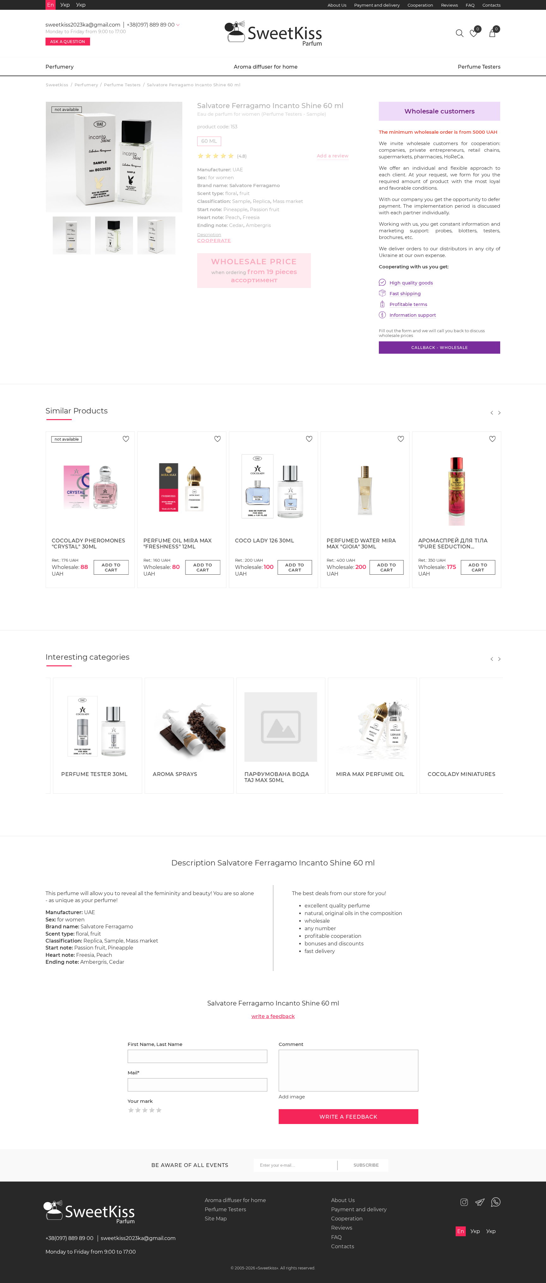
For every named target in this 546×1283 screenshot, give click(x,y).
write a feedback (273, 1016)
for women (221, 177)
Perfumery (60, 67)
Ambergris (258, 225)
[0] (473, 35)
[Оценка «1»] (131, 1110)
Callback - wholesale (439, 347)
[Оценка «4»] (152, 1110)
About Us (337, 5)
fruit (245, 193)
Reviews (449, 5)
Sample (241, 201)
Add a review (333, 156)
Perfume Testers (479, 67)
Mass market (288, 201)
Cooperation (420, 5)
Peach (232, 217)
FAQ (470, 5)
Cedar (236, 225)
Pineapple (235, 209)
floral (231, 193)
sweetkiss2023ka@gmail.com (83, 25)
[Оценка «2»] (138, 1110)
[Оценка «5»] (158, 1110)
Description (209, 234)
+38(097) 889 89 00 (70, 1238)
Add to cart (110, 567)
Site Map (216, 1219)
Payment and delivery (377, 5)
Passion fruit (264, 209)
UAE (238, 170)
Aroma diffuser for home (266, 67)
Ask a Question (67, 41)
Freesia (251, 217)
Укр (65, 5)
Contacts (491, 5)
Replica (261, 201)
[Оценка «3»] (145, 1110)
